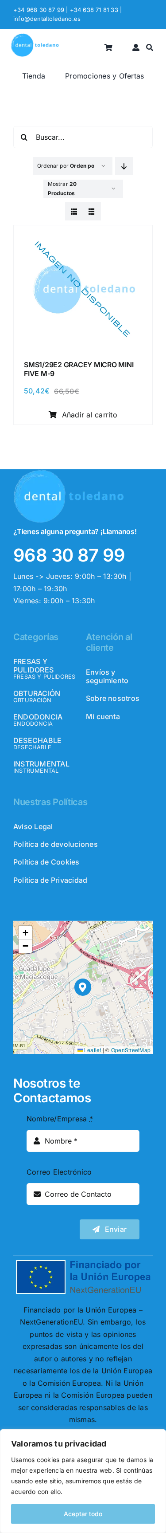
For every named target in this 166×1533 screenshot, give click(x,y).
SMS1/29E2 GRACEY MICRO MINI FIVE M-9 (79, 368)
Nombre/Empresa (60, 1118)
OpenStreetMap (131, 1049)
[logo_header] (35, 36)
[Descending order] (124, 166)
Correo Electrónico (59, 1171)
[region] (83, 1481)
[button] (83, 987)
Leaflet (92, 1049)
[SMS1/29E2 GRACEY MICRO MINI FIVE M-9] (83, 234)
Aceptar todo (83, 1513)
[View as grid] (74, 211)
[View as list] (91, 211)
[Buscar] (149, 47)
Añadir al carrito (89, 414)
